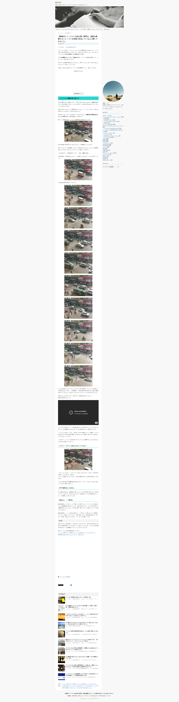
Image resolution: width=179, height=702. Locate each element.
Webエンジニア (107, 160)
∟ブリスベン (106, 134)
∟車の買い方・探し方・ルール (111, 135)
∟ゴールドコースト (108, 133)
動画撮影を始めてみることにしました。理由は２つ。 (71, 534)
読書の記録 (105, 150)
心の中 (104, 138)
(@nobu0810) (70, 47)
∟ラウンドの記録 (107, 137)
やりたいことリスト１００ (97, 29)
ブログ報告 (105, 145)
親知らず (105, 155)
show (81, 93)
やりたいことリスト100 (109, 153)
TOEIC (104, 158)
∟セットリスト (107, 143)
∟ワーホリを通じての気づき (110, 121)
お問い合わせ (106, 29)
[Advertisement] (78, 82)
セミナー (105, 147)
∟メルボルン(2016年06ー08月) (111, 128)
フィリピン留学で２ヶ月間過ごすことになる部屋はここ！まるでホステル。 (77, 532)
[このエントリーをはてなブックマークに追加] (71, 585)
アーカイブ (105, 166)
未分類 (104, 157)
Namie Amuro (106, 144)
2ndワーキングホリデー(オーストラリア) (113, 125)
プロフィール (58, 29)
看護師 (88, 29)
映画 (104, 148)
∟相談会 (105, 122)
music (104, 141)
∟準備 (104, 118)
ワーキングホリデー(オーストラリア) (70, 29)
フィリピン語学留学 (65, 576)
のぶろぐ (58, 2)
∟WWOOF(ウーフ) (108, 120)
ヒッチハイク (106, 154)
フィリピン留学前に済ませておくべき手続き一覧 (78, 597)
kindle (104, 151)
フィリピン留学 (83, 29)
